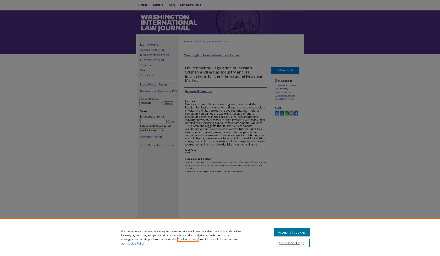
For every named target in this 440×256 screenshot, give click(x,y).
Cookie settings (188, 239)
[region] (220, 237)
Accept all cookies (292, 232)
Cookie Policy (135, 243)
